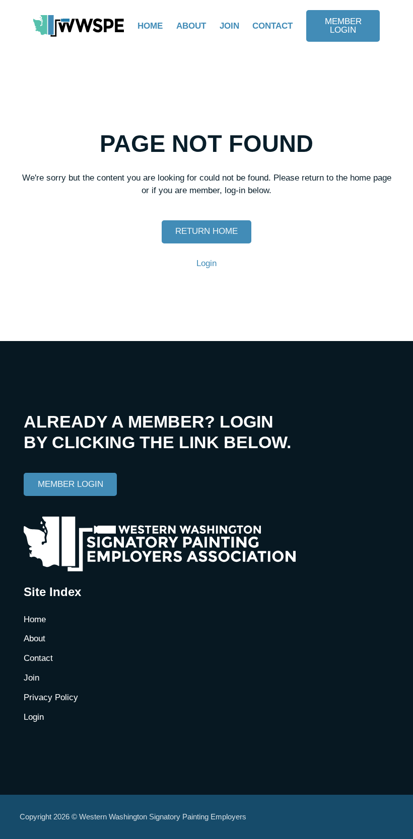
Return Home (206, 231)
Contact (272, 26)
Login (206, 263)
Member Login (343, 26)
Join (229, 26)
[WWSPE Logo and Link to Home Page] (78, 26)
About (191, 26)
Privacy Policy (51, 697)
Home (150, 26)
